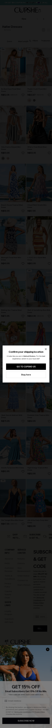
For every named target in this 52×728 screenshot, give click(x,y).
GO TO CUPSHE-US (26, 366)
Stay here (26, 374)
